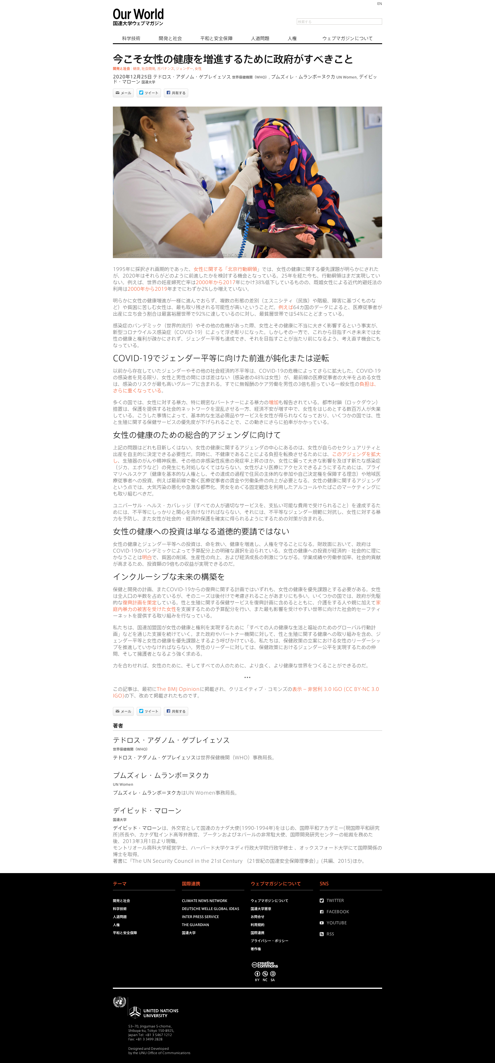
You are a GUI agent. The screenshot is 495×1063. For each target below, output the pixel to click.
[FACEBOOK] (323, 911)
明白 (147, 557)
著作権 (256, 948)
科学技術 (131, 38)
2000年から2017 (215, 282)
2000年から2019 (147, 288)
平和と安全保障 (216, 38)
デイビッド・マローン (147, 810)
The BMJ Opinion (178, 689)
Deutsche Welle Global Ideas (210, 908)
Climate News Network (204, 900)
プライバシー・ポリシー (269, 940)
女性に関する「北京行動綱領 (225, 269)
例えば (285, 307)
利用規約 (257, 924)
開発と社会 (170, 38)
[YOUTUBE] (323, 923)
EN (379, 3)
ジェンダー (184, 68)
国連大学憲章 (261, 908)
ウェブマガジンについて (347, 38)
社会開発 (148, 68)
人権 (292, 38)
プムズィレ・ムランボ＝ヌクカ (303, 76)
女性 (198, 68)
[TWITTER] (323, 900)
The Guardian (195, 924)
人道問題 (260, 38)
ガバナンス (165, 68)
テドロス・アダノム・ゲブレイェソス (192, 76)
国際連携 (257, 932)
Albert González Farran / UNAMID (157, 255)
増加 (273, 402)
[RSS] (323, 934)
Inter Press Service (200, 916)
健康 (136, 68)
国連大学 (148, 82)
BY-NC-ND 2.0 (234, 255)
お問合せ (257, 916)
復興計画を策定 (140, 602)
